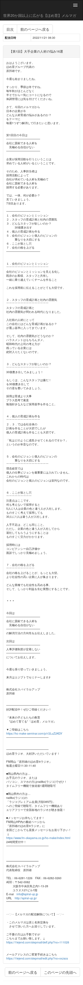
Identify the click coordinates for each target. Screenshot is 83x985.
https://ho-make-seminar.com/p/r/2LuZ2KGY (34, 733)
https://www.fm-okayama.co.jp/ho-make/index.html (38, 838)
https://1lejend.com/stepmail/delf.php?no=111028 (37, 942)
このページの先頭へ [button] (60, 972)
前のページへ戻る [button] (34, 29)
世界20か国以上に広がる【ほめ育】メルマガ (39, 15)
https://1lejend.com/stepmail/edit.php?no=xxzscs (37, 958)
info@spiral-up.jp (27, 894)
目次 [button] (10, 29)
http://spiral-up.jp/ (26, 898)
